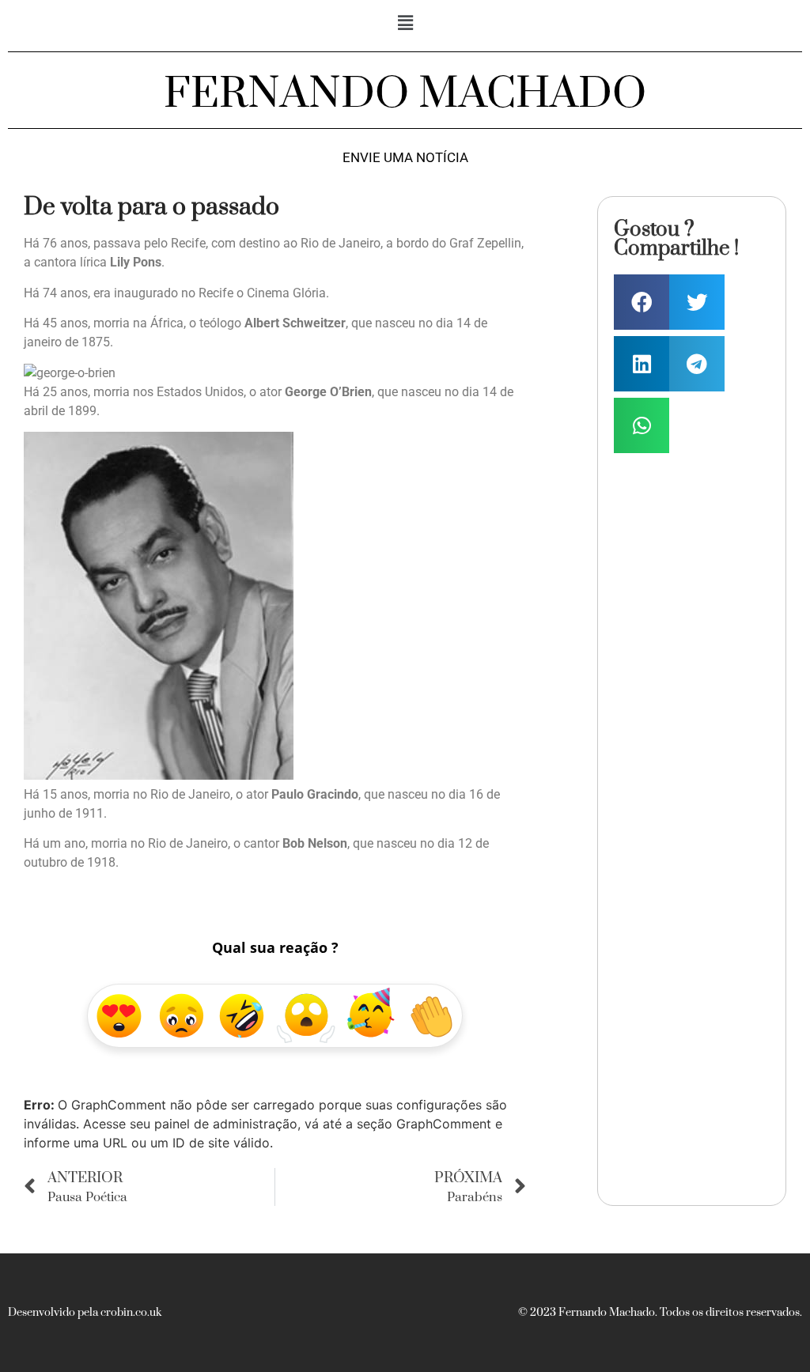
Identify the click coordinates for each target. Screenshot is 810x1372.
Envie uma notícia (405, 157)
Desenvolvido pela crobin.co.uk (84, 1313)
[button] (405, 22)
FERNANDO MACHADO (405, 94)
